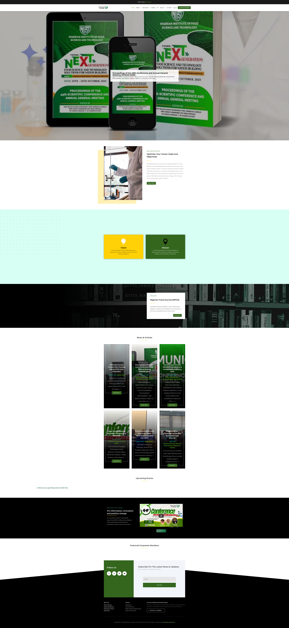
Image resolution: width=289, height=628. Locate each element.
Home (133, 7)
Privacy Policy (140, 332)
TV (158, 7)
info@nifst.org (128, 605)
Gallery (153, 7)
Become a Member (156, 610)
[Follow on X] (114, 573)
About (162, 7)
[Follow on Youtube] (124, 573)
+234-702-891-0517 (129, 606)
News (137, 7)
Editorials (145, 7)
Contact (169, 7)
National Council (109, 608)
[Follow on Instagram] (119, 573)
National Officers (109, 607)
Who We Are (108, 605)
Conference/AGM (184, 7)
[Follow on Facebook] (109, 573)
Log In (175, 7)
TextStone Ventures (169, 622)
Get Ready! (148, 2)
